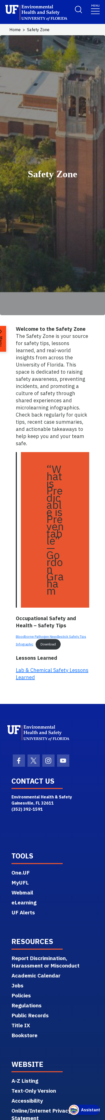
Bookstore (24, 1035)
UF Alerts (23, 912)
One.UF (20, 872)
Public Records (30, 1015)
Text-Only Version (33, 1090)
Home (15, 29)
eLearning (23, 902)
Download (48, 644)
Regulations (26, 1005)
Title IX (20, 1025)
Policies (21, 995)
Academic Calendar (35, 975)
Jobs (17, 985)
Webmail (22, 892)
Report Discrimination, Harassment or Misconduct (45, 961)
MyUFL (20, 882)
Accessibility (27, 1100)
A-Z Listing (24, 1080)
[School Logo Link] (34, 13)
